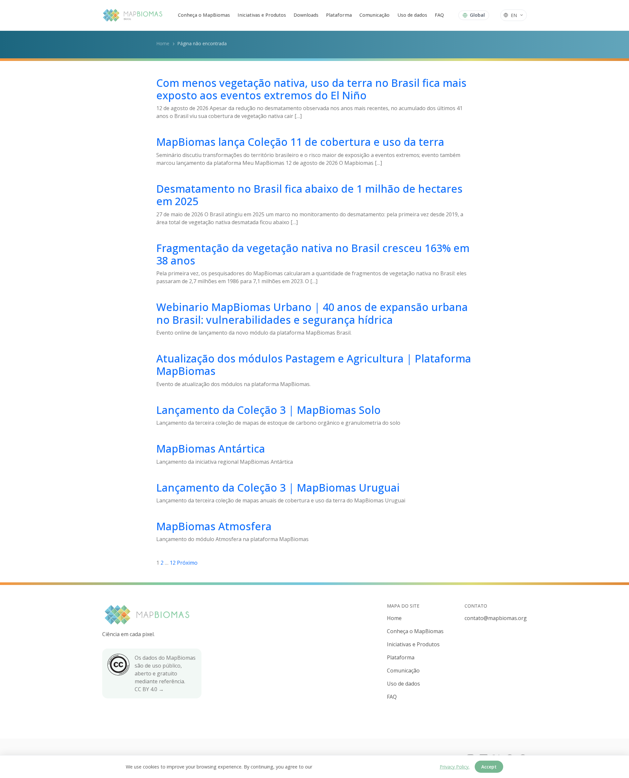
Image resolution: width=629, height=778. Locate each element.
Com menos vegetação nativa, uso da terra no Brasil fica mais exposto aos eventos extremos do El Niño (311, 89)
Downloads (306, 15)
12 (173, 562)
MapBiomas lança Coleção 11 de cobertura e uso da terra (300, 142)
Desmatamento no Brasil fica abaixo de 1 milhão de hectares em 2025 (309, 195)
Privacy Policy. (454, 767)
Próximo (187, 562)
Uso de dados (412, 15)
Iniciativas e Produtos (262, 15)
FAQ (439, 15)
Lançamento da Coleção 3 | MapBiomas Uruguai (278, 487)
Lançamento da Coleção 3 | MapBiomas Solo (268, 410)
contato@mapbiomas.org (496, 618)
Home (162, 43)
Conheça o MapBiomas (204, 15)
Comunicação (374, 15)
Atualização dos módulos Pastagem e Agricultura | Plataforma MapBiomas (313, 364)
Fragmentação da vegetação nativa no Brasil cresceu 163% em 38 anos (312, 254)
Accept (489, 767)
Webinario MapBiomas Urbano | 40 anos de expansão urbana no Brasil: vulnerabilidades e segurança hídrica (312, 313)
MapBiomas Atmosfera (214, 526)
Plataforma (339, 15)
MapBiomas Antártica (210, 448)
